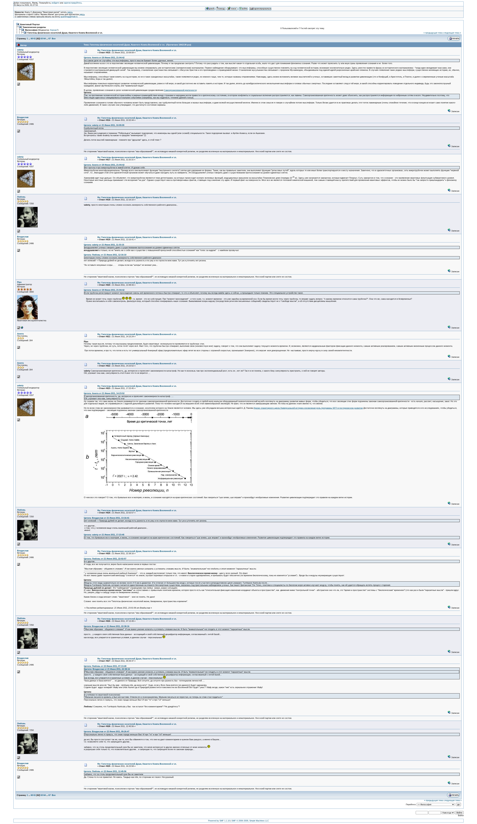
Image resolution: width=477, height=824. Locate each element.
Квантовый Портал (30, 24)
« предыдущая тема (433, 33)
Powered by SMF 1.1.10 (219, 821)
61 (35, 38)
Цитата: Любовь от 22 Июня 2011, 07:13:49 (105, 666)
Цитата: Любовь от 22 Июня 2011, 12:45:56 (105, 771)
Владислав (23, 117)
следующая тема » (452, 33)
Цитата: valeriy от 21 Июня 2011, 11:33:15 (104, 245)
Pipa (19, 282)
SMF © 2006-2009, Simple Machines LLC (250, 821)
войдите (55, 3)
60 (32, 38)
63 (42, 38)
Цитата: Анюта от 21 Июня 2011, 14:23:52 (104, 393)
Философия (31, 30)
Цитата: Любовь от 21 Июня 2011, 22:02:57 (105, 559)
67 (49, 38)
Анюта (20, 334)
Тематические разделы (34, 27)
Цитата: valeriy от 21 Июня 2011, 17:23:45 (104, 535)
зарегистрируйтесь (73, 3)
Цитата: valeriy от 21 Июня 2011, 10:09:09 (104, 125)
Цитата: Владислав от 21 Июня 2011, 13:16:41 (106, 518)
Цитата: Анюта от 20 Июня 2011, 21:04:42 (104, 57)
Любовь (21, 197)
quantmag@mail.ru (69, 16)
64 (44, 38)
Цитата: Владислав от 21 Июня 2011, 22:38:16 (106, 626)
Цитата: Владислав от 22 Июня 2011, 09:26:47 (106, 731)
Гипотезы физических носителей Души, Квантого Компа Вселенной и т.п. (65, 33)
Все (54, 38)
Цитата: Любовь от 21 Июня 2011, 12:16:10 (105, 255)
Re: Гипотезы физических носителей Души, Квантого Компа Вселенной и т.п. (137, 50)
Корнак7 (54, 30)
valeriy (20, 50)
